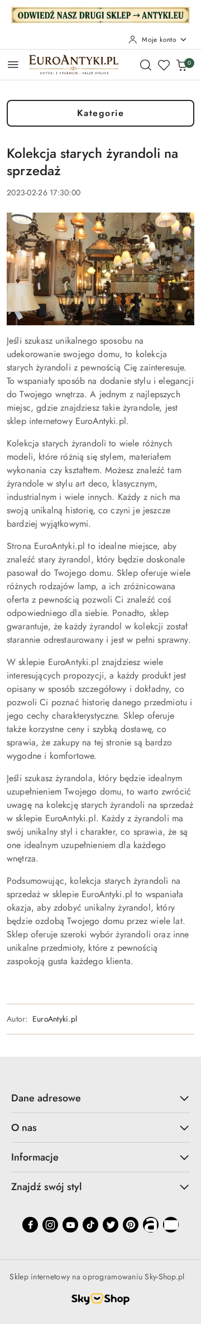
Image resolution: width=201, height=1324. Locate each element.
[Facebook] (30, 1224)
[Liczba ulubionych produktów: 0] (163, 64)
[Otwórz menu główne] (13, 64)
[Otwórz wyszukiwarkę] (146, 64)
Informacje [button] (35, 1157)
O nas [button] (24, 1127)
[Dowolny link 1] (151, 1224)
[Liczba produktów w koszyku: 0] (181, 64)
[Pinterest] (130, 1224)
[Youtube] (70, 1224)
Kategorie (101, 113)
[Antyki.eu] (100, 14)
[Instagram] (50, 1224)
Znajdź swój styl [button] (46, 1186)
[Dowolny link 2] (171, 1224)
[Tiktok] (90, 1224)
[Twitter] (110, 1224)
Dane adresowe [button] (46, 1098)
